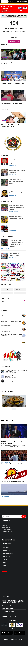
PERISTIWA (5, 57)
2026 (13, 301)
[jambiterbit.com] (6, 12)
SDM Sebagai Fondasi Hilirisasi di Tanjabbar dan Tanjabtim (16, 181)
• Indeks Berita (6, 547)
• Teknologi (5, 559)
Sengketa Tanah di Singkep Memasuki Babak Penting (10, 314)
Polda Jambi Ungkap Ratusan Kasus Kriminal (13, 83)
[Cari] (24, 516)
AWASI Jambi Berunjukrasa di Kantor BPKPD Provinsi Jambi (13, 62)
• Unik (4, 591)
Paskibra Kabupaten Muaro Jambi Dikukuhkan (10, 328)
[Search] (24, 10)
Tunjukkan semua (14, 41)
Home (3, 536)
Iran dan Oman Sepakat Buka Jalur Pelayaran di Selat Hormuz (12, 497)
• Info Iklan (5, 576)
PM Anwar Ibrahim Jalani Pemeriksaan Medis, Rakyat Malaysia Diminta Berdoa (12, 464)
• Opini (4, 588)
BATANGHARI (6, 289)
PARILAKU (5, 120)
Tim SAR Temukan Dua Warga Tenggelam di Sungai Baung (10, 342)
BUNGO (5, 293)
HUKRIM (4, 79)
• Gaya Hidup (5, 582)
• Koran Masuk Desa (7, 556)
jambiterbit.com (14, 639)
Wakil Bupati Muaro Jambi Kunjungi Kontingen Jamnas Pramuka (16, 207)
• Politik (4, 562)
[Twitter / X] (8, 540)
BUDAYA (18, 289)
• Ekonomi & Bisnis (6, 550)
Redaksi (3, 523)
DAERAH (18, 293)
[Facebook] (3, 540)
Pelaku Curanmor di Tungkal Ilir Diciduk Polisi (11, 321)
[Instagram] (6, 540)
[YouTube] (11, 540)
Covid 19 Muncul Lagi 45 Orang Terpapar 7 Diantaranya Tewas (12, 481)
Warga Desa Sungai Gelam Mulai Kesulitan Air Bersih (16, 380)
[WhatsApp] (14, 540)
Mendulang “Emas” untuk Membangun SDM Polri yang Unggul (16, 161)
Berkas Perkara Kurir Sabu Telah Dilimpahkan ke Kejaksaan (13, 104)
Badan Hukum (4, 533)
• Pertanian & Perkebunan (8, 553)
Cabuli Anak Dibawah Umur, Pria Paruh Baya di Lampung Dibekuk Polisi (13, 125)
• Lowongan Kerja (6, 573)
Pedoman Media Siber (6, 527)
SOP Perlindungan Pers (6, 529)
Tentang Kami (4, 525)
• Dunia (4, 565)
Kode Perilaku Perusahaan (7, 531)
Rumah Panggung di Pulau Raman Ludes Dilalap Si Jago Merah (11, 335)
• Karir (4, 579)
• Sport (4, 585)
